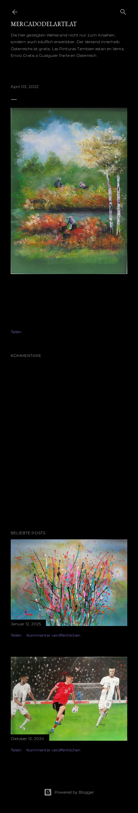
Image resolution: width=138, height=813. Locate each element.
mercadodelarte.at (44, 24)
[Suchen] (123, 10)
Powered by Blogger (74, 792)
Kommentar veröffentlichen (53, 635)
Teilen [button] (16, 331)
